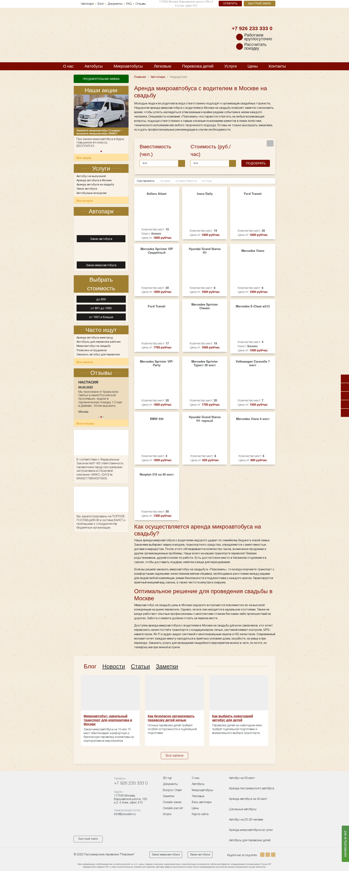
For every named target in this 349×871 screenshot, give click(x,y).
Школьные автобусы (242, 809)
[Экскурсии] (345, 404)
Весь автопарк (202, 802)
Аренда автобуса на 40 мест (248, 799)
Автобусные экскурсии (92, 193)
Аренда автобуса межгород (95, 337)
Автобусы (94, 66)
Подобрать (256, 163)
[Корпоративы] (345, 387)
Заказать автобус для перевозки (98, 354)
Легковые (162, 66)
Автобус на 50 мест (242, 778)
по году (207, 181)
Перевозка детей (197, 66)
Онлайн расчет (173, 808)
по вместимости (186, 181)
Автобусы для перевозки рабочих (99, 342)
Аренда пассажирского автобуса (251, 788)
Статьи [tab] (140, 666)
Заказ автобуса (87, 189)
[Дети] (345, 379)
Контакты (277, 66)
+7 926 (252, 28)
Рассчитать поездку (255, 46)
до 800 (101, 299)
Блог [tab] (90, 666)
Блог (101, 4)
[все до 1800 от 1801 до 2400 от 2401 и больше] (215, 163)
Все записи (85, 362)
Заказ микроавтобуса (166, 855)
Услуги (230, 66)
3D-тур (167, 778)
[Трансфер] (345, 413)
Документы (115, 4)
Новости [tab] (113, 666)
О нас (68, 66)
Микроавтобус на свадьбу (94, 346)
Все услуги (85, 200)
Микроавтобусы (128, 66)
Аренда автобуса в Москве (94, 180)
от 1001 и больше (101, 317)
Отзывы (140, 4)
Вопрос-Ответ (172, 790)
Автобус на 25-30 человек (246, 820)
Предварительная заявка (101, 79)
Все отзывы (85, 432)
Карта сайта (200, 814)
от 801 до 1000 (101, 308)
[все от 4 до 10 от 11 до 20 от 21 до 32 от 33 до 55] (164, 163)
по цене (165, 181)
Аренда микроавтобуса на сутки (251, 830)
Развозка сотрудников (92, 350)
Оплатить (230, 4)
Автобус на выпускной (91, 176)
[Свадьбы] (345, 396)
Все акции (84, 158)
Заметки (168, 796)
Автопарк (87, 4)
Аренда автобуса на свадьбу (95, 184)
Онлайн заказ (172, 802)
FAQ (129, 4)
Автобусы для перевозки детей (249, 840)
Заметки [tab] (167, 666)
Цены (253, 66)
